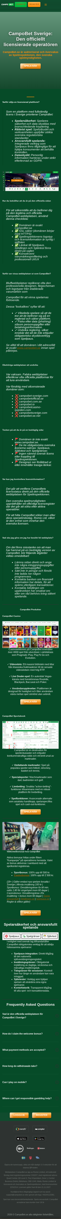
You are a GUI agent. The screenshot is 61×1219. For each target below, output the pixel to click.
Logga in (20, 4)
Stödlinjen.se (28, 899)
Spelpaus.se (42, 899)
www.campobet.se (28, 347)
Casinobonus (21, 875)
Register (34, 4)
